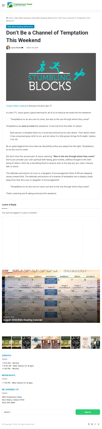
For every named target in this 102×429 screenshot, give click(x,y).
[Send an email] (22, 48)
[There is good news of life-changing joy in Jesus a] (95, 342)
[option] (51, 296)
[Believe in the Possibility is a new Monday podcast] (26, 342)
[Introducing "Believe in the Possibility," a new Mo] (75, 342)
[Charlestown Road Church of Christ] (19, 5)
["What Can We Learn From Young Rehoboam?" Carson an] (46, 342)
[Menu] (3, 6)
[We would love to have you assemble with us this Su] (36, 342)
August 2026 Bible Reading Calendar (23, 319)
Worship (15, 363)
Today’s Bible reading (16, 106)
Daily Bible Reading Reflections (44, 18)
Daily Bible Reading (22, 18)
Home (10, 18)
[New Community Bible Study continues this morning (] (85, 342)
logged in (17, 213)
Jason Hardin (16, 48)
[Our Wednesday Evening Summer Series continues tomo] (65, 342)
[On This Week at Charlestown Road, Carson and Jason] (56, 342)
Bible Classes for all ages (23, 366)
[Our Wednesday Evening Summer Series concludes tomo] (16, 342)
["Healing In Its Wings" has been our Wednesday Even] (6, 342)
